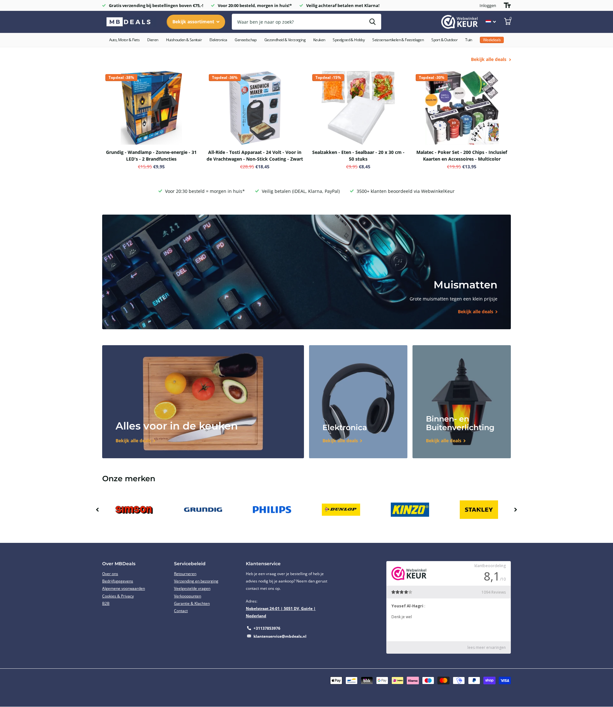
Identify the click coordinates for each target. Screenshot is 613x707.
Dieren (152, 39)
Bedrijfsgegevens (117, 581)
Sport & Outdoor (444, 39)
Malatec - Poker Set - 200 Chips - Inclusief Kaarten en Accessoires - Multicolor (461, 155)
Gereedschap (245, 39)
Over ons (110, 573)
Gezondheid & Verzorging (285, 39)
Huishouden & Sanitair (184, 39)
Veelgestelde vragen (192, 588)
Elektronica (218, 39)
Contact (181, 610)
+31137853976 (267, 628)
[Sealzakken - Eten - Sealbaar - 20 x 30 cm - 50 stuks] (358, 108)
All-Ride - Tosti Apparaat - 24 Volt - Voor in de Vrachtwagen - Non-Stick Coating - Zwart (255, 155)
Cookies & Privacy (118, 596)
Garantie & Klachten (192, 603)
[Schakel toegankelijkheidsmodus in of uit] (507, 5)
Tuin (468, 39)
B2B (106, 603)
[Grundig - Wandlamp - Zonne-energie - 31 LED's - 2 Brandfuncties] (151, 108)
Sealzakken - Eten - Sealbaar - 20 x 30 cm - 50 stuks (358, 155)
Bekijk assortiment (194, 22)
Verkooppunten (187, 596)
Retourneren (185, 573)
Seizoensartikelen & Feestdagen (398, 39)
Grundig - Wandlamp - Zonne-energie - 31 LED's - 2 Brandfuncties (151, 155)
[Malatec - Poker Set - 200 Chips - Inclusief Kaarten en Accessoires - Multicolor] (461, 108)
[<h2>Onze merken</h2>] (134, 509)
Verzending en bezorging (196, 581)
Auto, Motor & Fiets (124, 39)
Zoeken (372, 22)
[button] (97, 509)
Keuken (319, 39)
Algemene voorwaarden (123, 588)
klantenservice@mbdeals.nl (280, 636)
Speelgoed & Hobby (349, 39)
